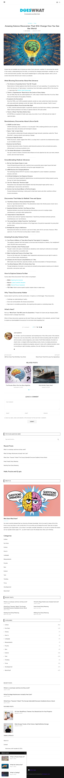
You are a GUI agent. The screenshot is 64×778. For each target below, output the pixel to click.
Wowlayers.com (46, 774)
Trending (6, 579)
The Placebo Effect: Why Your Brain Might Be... (18, 385)
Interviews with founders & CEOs (13, 748)
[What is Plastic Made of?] (5, 758)
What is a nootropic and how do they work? (15, 449)
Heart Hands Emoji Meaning (11, 461)
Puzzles (6, 563)
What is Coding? (15, 772)
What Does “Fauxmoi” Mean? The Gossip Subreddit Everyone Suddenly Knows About (25, 457)
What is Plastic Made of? (17, 757)
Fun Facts (30, 23)
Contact (6, 744)
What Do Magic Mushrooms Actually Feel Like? (16, 453)
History (5, 547)
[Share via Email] (41, 327)
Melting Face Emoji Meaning (41, 612)
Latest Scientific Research (18, 282)
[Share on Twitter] (37, 327)
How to (5, 551)
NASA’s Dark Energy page (24, 90)
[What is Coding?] (5, 774)
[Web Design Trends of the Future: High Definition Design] (8, 728)
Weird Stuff (6, 591)
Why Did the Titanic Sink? (46, 385)
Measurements (7, 559)
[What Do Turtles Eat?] (5, 766)
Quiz (5, 567)
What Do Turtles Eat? (16, 764)
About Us (6, 740)
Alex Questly (27, 31)
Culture (5, 539)
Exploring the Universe (17, 280)
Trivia (35, 23)
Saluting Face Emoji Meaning (11, 465)
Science (6, 571)
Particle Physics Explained (18, 285)
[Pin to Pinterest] (39, 327)
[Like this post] (34, 327)
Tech (5, 575)
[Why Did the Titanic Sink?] (46, 374)
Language (6, 555)
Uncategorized (7, 587)
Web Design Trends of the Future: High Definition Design (32, 724)
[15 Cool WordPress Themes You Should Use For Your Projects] (8, 715)
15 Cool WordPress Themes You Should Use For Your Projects (33, 711)
